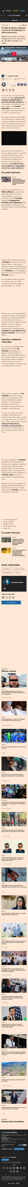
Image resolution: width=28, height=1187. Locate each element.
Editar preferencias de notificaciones (9, 1141)
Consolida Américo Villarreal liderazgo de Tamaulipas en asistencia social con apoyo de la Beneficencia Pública (13, 970)
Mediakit (9, 1137)
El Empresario (19, 1135)
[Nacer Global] (22, 1145)
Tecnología (4, 800)
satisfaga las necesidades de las (13, 332)
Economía (3, 772)
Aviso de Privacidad (12, 1139)
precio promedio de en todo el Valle (11, 425)
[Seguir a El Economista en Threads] (14, 1171)
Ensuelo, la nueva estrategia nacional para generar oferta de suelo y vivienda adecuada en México (19, 181)
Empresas (3, 828)
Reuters (4, 752)
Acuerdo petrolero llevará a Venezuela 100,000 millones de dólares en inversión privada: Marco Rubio (12, 1026)
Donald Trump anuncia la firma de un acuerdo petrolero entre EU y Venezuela (13, 1108)
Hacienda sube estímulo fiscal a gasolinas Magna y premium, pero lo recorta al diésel (12, 775)
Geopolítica (4, 1050)
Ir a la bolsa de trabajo (19, 1148)
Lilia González (5, 947)
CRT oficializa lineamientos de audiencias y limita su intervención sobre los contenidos (13, 830)
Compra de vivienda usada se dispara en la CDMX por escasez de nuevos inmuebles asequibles (18, 542)
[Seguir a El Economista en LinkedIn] (10, 1168)
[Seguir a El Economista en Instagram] (20, 1168)
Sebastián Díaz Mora (6, 780)
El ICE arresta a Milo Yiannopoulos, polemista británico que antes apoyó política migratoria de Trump (13, 1053)
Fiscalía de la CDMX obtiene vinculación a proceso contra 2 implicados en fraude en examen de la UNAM (12, 859)
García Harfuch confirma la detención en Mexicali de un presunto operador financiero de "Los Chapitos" (13, 693)
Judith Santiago (5, 1002)
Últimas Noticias (5, 20)
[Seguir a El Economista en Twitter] (7, 1168)
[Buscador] (4, 15)
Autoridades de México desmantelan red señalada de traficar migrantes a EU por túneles (13, 886)
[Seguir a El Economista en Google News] (10, 1171)
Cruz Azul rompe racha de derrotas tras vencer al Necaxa (13, 747)
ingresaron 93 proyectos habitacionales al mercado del (13, 100)
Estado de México (7, 572)
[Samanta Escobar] (2, 75)
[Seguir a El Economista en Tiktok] (17, 1171)
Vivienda (14, 177)
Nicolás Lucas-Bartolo (6, 836)
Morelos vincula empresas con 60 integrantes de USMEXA (13, 1080)
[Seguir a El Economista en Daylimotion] (24, 1168)
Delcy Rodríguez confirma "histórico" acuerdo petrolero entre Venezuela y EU (13, 914)
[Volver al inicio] (14, 1132)
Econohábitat (6, 569)
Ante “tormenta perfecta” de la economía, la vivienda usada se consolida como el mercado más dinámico (19, 552)
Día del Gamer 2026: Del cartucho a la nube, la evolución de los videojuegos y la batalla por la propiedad (13, 804)
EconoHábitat (4, 25)
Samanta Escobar (13, 76)
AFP (3, 891)
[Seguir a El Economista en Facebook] (3, 1168)
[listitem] (3, 84)
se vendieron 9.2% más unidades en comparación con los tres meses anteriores (13, 166)
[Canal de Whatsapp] (25, 1019)
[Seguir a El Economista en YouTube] (14, 1168)
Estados (3, 1077)
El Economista (12, 1135)
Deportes (3, 744)
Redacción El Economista (7, 697)
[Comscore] (11, 1183)
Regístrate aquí (5, 1159)
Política (3, 689)
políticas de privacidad (16, 1162)
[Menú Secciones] (1, 15)
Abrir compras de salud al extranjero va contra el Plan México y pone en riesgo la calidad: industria (13, 942)
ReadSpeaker (13, 85)
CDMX (17, 572)
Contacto (7, 1140)
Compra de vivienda (19, 569)
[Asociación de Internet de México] (18, 1183)
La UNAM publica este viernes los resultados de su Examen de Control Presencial (13, 719)
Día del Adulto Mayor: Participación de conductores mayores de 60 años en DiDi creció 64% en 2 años (12, 998)
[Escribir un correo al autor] (4, 588)
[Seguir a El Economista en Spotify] (17, 1168)
